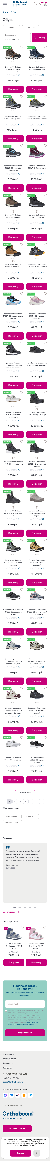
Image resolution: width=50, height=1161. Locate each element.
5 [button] (35, 907)
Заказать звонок (17, 1129)
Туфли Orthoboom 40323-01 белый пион (13, 759)
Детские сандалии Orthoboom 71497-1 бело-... (36, 946)
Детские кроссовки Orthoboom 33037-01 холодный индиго (13, 661)
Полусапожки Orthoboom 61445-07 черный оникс (13, 463)
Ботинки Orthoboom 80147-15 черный (37, 216)
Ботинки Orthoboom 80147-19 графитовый (13, 118)
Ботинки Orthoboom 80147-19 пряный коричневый (13, 69)
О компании (8, 1054)
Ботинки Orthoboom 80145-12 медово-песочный (37, 562)
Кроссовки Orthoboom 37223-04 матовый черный (37, 710)
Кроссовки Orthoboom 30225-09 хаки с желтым (37, 118)
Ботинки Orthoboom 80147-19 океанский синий (37, 69)
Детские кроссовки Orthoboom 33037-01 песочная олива (36, 661)
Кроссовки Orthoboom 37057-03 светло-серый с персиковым (37, 612)
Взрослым (30, 27)
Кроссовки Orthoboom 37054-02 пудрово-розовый (37, 316)
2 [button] (20, 907)
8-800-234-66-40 (15, 1074)
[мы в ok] (24, 1095)
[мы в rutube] (17, 1095)
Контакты (7, 1068)
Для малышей (11, 816)
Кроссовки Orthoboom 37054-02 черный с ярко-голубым (13, 316)
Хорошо (20, 1153)
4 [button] (30, 907)
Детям (11, 27)
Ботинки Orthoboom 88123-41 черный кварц (36, 413)
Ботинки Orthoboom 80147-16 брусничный (37, 167)
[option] (13, 53)
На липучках (30, 816)
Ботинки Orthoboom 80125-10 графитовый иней (13, 513)
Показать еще (25, 793)
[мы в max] (5, 1095)
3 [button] (13, 258)
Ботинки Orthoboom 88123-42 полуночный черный (37, 464)
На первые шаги (12, 823)
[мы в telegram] (30, 1095)
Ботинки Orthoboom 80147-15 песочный (13, 265)
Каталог (6, 12)
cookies (32, 1145)
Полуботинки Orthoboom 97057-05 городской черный (13, 612)
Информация (9, 1059)
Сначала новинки (11, 40)
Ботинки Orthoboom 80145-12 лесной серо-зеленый (13, 562)
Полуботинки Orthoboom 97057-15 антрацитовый (37, 364)
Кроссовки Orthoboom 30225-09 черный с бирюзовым (13, 168)
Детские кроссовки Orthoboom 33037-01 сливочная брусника (13, 710)
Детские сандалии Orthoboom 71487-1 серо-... (14, 946)
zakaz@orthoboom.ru (13, 1082)
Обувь (13, 12)
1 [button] (11, 258)
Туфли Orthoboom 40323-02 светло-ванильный (13, 414)
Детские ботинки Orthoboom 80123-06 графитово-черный (13, 365)
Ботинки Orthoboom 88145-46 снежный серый (37, 513)
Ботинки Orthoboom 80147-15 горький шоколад (13, 217)
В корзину (13, 89)
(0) (19, 75)
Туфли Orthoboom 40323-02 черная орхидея (36, 760)
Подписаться (25, 1033)
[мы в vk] (11, 1095)
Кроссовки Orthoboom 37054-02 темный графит (36, 265)
